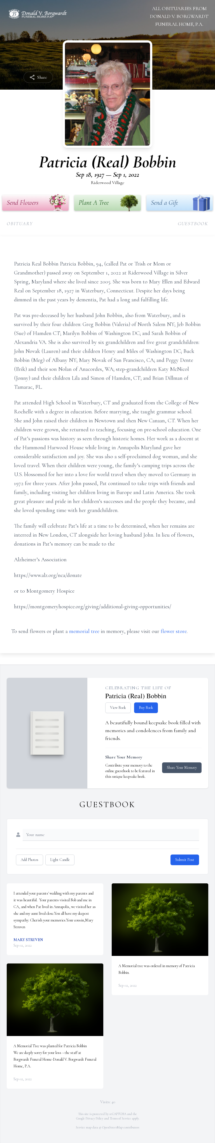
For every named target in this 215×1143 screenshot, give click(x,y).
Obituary (20, 223)
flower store (174, 631)
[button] (55, 999)
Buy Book (146, 707)
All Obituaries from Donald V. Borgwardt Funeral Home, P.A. (179, 16)
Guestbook (193, 223)
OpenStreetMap (112, 1127)
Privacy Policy (94, 1118)
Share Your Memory (182, 767)
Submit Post (184, 859)
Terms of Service (120, 1118)
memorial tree (84, 631)
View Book (118, 707)
